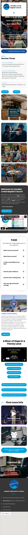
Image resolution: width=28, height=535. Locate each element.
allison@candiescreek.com (9, 503)
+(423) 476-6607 (7, 510)
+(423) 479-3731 (6, 507)
